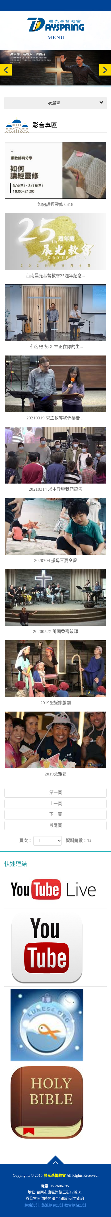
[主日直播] (55, 889)
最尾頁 (55, 825)
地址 (31, 1192)
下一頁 (55, 814)
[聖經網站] (55, 1102)
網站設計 (31, 1205)
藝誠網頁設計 (52, 1205)
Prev (6, 70)
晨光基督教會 (55, 23)
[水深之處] (55, 1025)
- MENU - (56, 37)
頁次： (25, 840)
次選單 (53, 103)
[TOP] (55, 1159)
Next (105, 70)
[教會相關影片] (55, 947)
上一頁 (55, 803)
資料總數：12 (79, 840)
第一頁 (55, 792)
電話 (44, 1186)
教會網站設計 (75, 1205)
